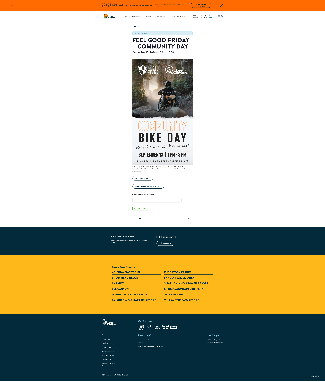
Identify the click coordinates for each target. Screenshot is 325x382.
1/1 (205, 16)
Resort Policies (106, 359)
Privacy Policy (106, 347)
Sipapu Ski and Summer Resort (186, 283)
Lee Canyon (120, 289)
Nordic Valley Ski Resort (130, 294)
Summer (148, 16)
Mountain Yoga (187, 219)
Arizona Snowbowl (126, 272)
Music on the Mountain (201, 5)
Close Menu (321, 25)
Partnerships (106, 339)
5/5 (201, 16)
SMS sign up (167, 243)
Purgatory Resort (177, 272)
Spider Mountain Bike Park (183, 289)
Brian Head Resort (126, 278)
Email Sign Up (168, 237)
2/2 (195, 16)
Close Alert (221, 5)
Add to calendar (141, 209)
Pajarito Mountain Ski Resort (134, 300)
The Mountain (161, 16)
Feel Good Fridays (138, 219)
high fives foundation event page (148, 186)
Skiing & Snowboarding (132, 16)
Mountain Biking (177, 16)
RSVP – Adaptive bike (142, 178)
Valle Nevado (174, 294)
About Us (105, 331)
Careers (104, 335)
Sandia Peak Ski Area (179, 278)
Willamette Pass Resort (181, 300)
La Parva (118, 283)
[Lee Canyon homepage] (110, 16)
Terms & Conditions (108, 355)
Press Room (105, 343)
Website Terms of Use (108, 351)
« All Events (135, 27)
